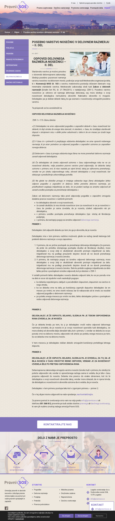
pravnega (84, 403)
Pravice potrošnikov (14, 59)
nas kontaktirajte (85, 394)
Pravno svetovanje (44, 8)
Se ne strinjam (83, 516)
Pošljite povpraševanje (17, 468)
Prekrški (9, 54)
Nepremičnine (11, 65)
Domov (7, 32)
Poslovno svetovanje (80, 8)
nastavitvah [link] (19, 519)
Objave (107, 8)
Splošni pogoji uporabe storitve (90, 3)
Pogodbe (9, 42)
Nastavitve (99, 516)
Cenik (108, 3)
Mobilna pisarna (67, 490)
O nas (73, 3)
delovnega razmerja (90, 220)
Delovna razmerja (14, 77)
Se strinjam (66, 516)
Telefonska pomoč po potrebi (98, 468)
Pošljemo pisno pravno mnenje (71, 468)
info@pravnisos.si (90, 400)
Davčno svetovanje (62, 8)
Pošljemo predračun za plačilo (43, 468)
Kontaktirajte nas (57, 424)
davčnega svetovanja (100, 403)
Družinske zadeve (13, 71)
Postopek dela (96, 8)
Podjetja (10, 48)
